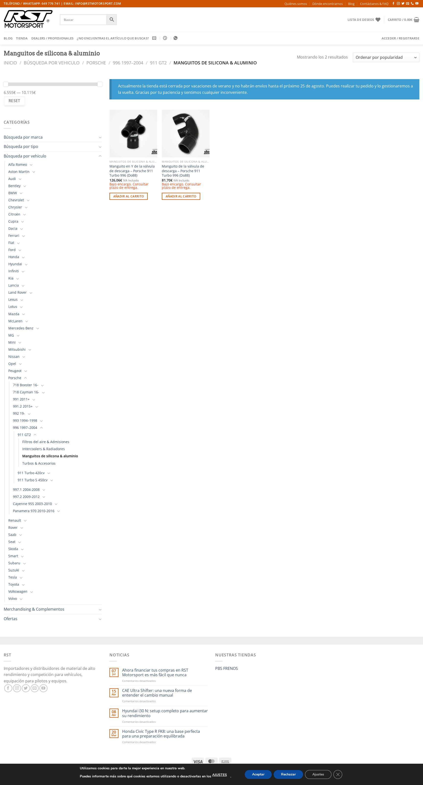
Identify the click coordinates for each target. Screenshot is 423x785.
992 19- (19, 413)
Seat (11, 541)
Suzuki (13, 570)
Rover (13, 527)
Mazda (13, 314)
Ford (12, 249)
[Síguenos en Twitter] (402, 3)
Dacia (12, 228)
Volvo (12, 598)
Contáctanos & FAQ (374, 3)
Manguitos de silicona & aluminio (50, 456)
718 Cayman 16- (26, 392)
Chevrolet (16, 200)
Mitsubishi (17, 349)
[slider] (5, 84)
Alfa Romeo (17, 164)
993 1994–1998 (25, 420)
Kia (10, 278)
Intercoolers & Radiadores (43, 449)
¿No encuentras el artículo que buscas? (113, 38)
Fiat (11, 242)
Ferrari (13, 235)
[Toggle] (100, 137)
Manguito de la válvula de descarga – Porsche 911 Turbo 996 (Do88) (183, 171)
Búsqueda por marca (23, 137)
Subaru (14, 563)
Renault (14, 520)
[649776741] (176, 38)
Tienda (22, 38)
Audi (12, 178)
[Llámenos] (412, 3)
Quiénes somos (295, 3)
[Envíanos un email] (407, 3)
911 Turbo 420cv (31, 473)
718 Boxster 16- (25, 385)
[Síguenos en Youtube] (416, 3)
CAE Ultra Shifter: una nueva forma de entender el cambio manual (157, 693)
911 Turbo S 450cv (32, 480)
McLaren (15, 321)
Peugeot (15, 370)
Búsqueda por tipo (21, 146)
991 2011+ (21, 399)
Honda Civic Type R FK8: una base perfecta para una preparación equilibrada (161, 733)
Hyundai (15, 264)
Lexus (13, 299)
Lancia (13, 285)
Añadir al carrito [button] (128, 196)
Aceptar (258, 774)
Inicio (10, 63)
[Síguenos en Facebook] (393, 3)
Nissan (14, 356)
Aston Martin (19, 171)
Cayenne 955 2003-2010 (32, 503)
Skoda (13, 548)
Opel (12, 363)
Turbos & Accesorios (39, 463)
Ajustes (318, 774)
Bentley (14, 185)
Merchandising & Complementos (34, 609)
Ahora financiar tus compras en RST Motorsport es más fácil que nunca (155, 672)
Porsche (96, 63)
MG (11, 335)
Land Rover (17, 292)
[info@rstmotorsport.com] (154, 38)
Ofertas (10, 618)
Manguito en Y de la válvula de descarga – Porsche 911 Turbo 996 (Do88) (132, 171)
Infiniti (13, 271)
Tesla (12, 577)
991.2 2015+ (23, 406)
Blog (351, 3)
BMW (12, 193)
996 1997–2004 (128, 63)
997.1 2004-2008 (26, 489)
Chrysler (15, 207)
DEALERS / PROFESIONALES (52, 38)
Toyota (13, 584)
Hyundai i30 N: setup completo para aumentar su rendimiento (165, 713)
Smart (13, 556)
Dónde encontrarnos (327, 3)
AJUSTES (219, 775)
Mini (12, 342)
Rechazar (288, 774)
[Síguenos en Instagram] (398, 3)
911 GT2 (158, 63)
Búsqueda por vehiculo (52, 63)
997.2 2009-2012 (26, 496)
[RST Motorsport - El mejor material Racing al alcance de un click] (28, 19)
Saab (12, 534)
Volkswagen (17, 591)
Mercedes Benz (21, 328)
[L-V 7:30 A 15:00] (165, 38)
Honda (13, 256)
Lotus (12, 306)
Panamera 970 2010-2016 (33, 510)
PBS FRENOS (226, 668)
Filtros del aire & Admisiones (45, 441)
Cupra (13, 221)
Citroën (14, 214)
